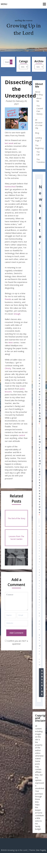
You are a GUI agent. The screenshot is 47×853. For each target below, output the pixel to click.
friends (8, 299)
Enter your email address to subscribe (40, 474)
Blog (37, 133)
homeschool (10, 186)
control (22, 435)
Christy (8, 368)
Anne (10, 342)
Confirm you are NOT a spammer (17, 642)
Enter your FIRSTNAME (40, 398)
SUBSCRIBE (42, 683)
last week (9, 143)
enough (17, 313)
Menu (4, 4)
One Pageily (41, 850)
